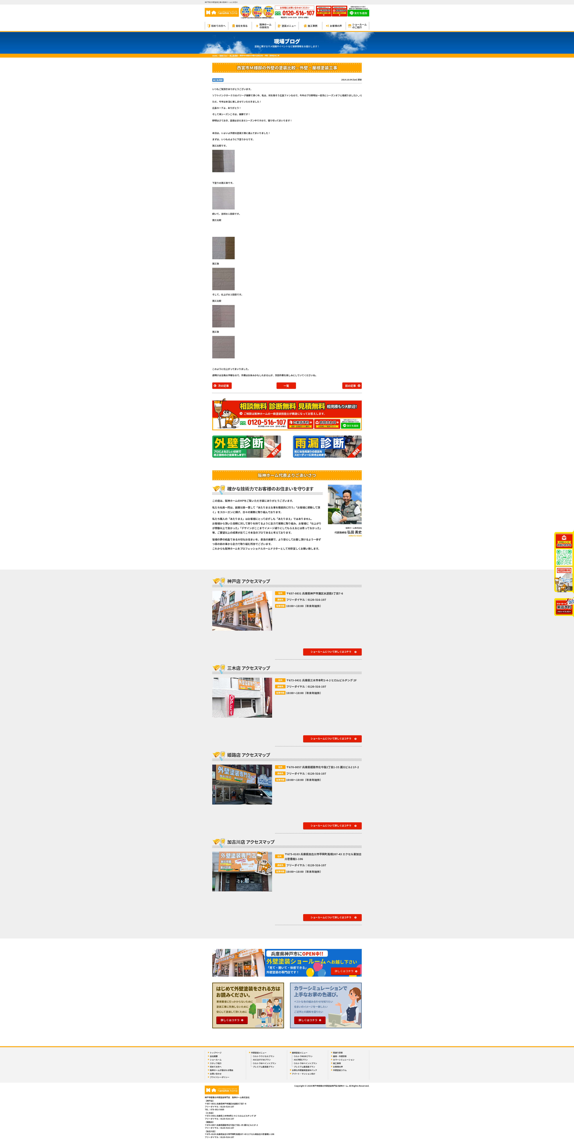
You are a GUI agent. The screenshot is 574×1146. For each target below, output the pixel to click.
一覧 (286, 386)
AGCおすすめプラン (262, 1059)
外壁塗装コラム (340, 1070)
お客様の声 (336, 26)
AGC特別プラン (301, 1059)
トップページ (216, 1052)
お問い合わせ (216, 1073)
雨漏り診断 (338, 1052)
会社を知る (242, 26)
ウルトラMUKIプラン (303, 1056)
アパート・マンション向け (303, 1073)
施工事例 (312, 26)
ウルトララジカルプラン (263, 1056)
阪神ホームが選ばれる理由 (221, 1070)
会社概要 (214, 1056)
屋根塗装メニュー (299, 1052)
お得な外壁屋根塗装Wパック (304, 1070)
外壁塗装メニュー (259, 1052)
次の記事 (223, 386)
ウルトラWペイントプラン (264, 1063)
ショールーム (216, 1059)
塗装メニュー (289, 26)
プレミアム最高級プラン (263, 1066)
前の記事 (350, 386)
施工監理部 (218, 80)
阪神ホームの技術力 (265, 26)
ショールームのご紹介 (359, 26)
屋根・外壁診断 (340, 1056)
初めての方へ (218, 26)
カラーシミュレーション (343, 1059)
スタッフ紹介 (216, 1063)
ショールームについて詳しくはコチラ (331, 651)
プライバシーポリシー (219, 1077)
